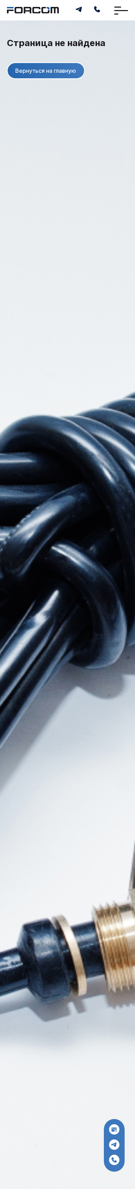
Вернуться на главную (45, 70)
